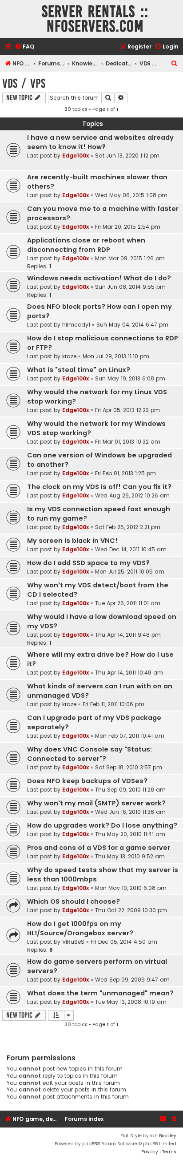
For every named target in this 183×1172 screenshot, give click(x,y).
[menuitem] (24, 47)
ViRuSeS (73, 942)
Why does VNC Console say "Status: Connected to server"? (89, 754)
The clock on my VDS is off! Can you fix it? (99, 486)
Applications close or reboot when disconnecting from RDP (86, 245)
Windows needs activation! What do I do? (99, 278)
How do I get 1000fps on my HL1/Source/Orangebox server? (80, 928)
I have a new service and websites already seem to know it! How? (100, 142)
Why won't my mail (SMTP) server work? (96, 803)
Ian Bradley (163, 1135)
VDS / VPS (23, 83)
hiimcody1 (76, 324)
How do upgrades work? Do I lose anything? (102, 825)
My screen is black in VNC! (72, 540)
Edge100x (75, 155)
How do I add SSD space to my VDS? (88, 562)
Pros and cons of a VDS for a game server (98, 847)
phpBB (89, 1143)
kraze (69, 356)
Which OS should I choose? (73, 901)
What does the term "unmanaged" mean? (100, 993)
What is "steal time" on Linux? (78, 369)
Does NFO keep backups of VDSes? (87, 780)
